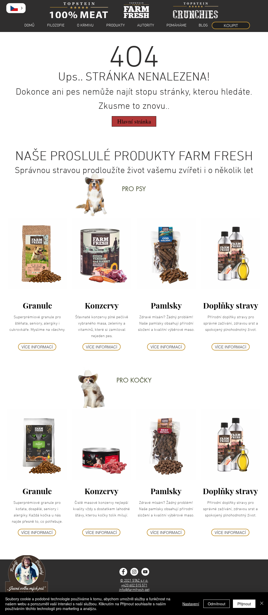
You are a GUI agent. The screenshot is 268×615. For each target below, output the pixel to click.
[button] (16, 8)
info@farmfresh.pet (134, 590)
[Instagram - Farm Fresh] (134, 572)
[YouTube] (145, 572)
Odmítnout (216, 603)
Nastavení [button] (190, 603)
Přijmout (244, 603)
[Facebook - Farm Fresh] (123, 572)
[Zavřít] (262, 603)
